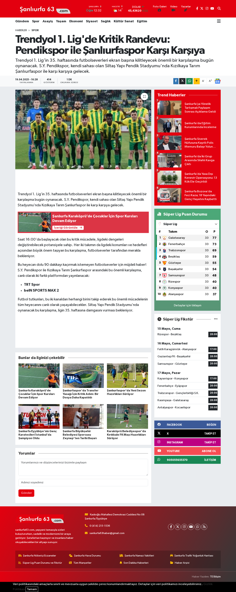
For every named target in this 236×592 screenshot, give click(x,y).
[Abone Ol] (217, 81)
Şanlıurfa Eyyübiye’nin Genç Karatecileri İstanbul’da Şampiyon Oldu (37, 435)
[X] (178, 527)
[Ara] (219, 8)
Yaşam (61, 21)
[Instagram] (184, 527)
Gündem (22, 21)
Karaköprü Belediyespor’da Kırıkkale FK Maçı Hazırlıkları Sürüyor (126, 435)
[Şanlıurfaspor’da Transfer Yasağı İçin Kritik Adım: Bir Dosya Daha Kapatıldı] (83, 375)
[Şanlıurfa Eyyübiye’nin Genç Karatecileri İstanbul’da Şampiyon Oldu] (39, 416)
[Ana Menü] (219, 21)
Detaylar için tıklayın (187, 305)
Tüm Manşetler (82, 562)
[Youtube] (191, 527)
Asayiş (48, 21)
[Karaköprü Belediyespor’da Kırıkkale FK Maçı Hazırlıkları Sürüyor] (127, 416)
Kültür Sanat (124, 21)
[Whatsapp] (198, 527)
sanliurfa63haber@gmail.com (107, 533)
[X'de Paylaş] (182, 81)
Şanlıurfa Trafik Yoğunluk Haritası (193, 555)
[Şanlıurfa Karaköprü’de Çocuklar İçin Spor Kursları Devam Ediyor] (39, 375)
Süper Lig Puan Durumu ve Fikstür (42, 562)
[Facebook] (171, 527)
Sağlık (106, 21)
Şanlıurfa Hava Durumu (87, 555)
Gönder (26, 493)
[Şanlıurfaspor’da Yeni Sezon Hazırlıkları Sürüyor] (127, 375)
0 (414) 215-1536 (100, 525)
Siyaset (92, 21)
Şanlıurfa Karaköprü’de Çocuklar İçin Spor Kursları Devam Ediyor (36, 394)
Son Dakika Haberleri (136, 562)
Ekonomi (76, 21)
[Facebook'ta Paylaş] (175, 81)
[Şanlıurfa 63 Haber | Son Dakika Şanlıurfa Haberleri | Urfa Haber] (43, 9)
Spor (35, 21)
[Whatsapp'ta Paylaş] (189, 81)
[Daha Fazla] (197, 81)
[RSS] (204, 527)
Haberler (21, 30)
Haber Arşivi (182, 562)
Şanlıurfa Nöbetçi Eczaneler (39, 555)
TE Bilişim (215, 576)
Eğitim (142, 21)
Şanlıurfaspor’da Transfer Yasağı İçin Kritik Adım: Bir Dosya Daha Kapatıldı (80, 394)
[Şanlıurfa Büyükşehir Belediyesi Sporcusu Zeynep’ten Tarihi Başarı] (83, 416)
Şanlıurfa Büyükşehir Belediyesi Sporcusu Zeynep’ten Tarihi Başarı (80, 435)
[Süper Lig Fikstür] (216, 319)
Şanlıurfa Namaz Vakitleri (139, 555)
